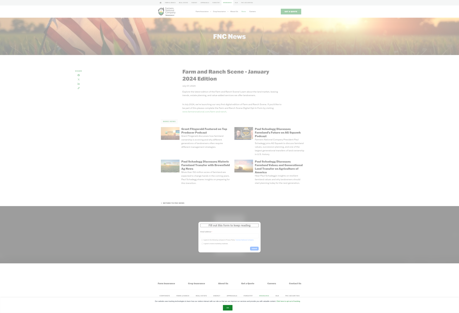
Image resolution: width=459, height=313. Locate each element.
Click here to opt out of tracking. (288, 301)
